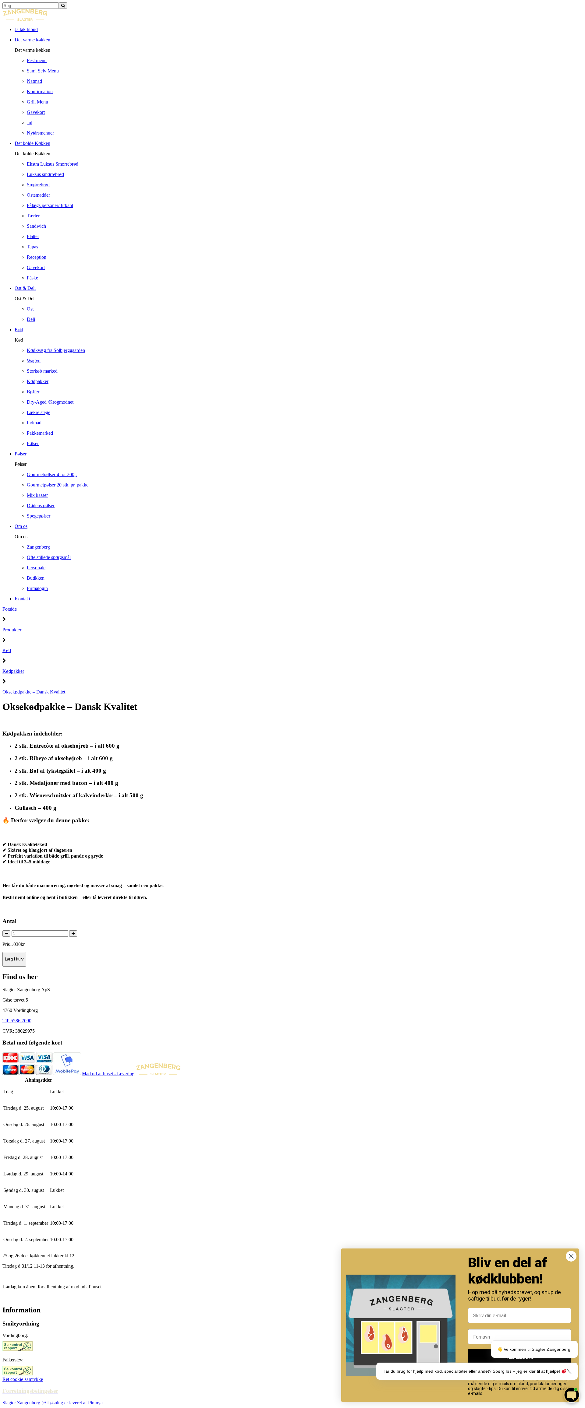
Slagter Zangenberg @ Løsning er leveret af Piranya (52, 1402)
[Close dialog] (571, 1256)
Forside (9, 609)
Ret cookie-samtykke (22, 1379)
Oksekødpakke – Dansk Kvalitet (33, 691)
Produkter (11, 629)
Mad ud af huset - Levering (108, 1073)
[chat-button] (571, 1394)
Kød (6, 650)
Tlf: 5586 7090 (16, 1020)
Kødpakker (13, 671)
